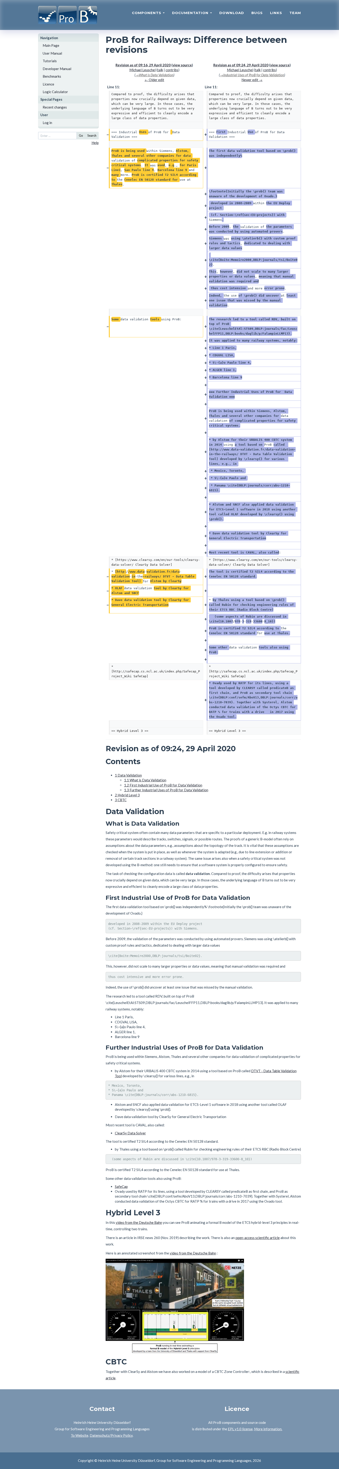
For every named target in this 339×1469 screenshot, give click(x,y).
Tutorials (50, 61)
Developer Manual (57, 69)
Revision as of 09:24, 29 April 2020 (240, 65)
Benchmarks (52, 76)
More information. (268, 1429)
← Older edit (154, 80)
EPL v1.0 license (240, 1429)
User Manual (52, 53)
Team (295, 13)
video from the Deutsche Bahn (139, 1222)
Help (95, 143)
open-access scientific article (257, 1238)
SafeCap (121, 1186)
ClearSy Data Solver (130, 1133)
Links (276, 13)
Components (147, 13)
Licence (48, 84)
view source (182, 65)
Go (81, 135)
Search (91, 135)
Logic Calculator (55, 92)
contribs (172, 70)
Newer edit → (251, 80)
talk (160, 70)
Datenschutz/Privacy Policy (111, 1435)
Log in (47, 123)
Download (231, 13)
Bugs (257, 13)
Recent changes (55, 107)
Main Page (51, 45)
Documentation (191, 13)
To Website (79, 1435)
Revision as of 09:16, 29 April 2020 (143, 65)
